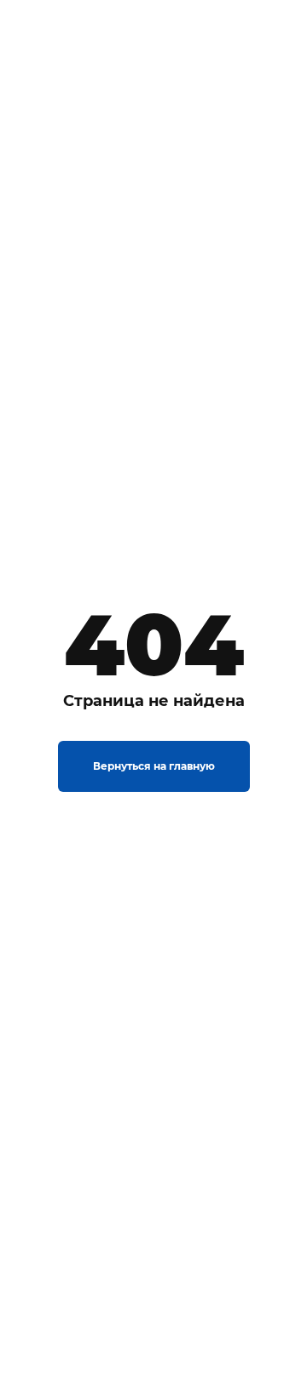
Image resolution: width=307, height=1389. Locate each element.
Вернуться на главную (154, 766)
